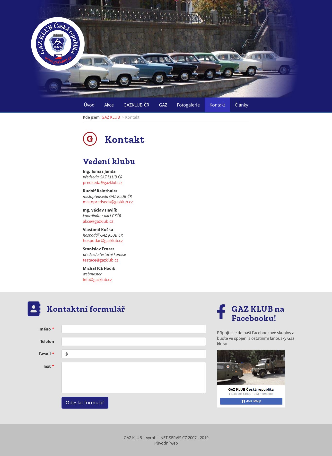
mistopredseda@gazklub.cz (108, 201)
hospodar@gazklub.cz (103, 240)
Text (47, 366)
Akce (109, 105)
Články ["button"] (241, 105)
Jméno (44, 329)
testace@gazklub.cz (100, 260)
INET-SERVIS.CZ (173, 437)
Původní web (166, 443)
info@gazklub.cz (97, 279)
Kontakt (217, 105)
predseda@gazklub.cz (102, 182)
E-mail (45, 354)
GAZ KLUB (111, 117)
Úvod (89, 105)
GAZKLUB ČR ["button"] (136, 105)
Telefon (47, 341)
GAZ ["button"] (163, 105)
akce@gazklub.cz (98, 221)
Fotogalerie (188, 105)
